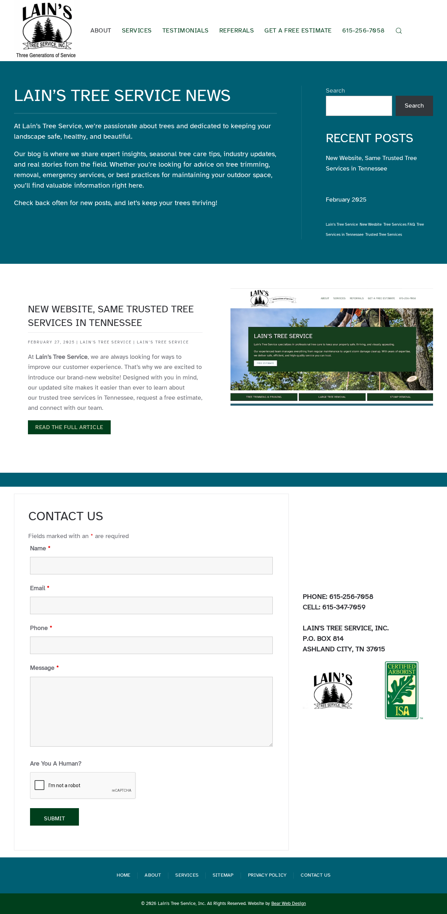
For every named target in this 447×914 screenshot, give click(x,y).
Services (186, 875)
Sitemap (223, 875)
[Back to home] (47, 30)
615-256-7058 (363, 30)
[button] (398, 31)
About (153, 875)
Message (44, 668)
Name (40, 548)
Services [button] (137, 30)
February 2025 (346, 199)
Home (124, 875)
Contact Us (315, 875)
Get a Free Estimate (298, 30)
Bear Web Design (288, 903)
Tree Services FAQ (399, 224)
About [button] (100, 30)
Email (40, 588)
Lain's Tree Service (342, 224)
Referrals (236, 30)
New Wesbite (371, 224)
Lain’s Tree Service (163, 342)
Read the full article (69, 427)
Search (335, 90)
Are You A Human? (55, 763)
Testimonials (185, 30)
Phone (41, 628)
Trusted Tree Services (383, 234)
